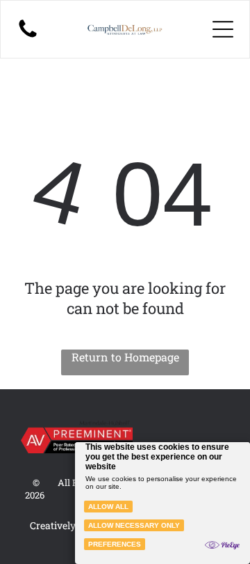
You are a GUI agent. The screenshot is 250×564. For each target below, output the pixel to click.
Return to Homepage (125, 357)
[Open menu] (222, 29)
